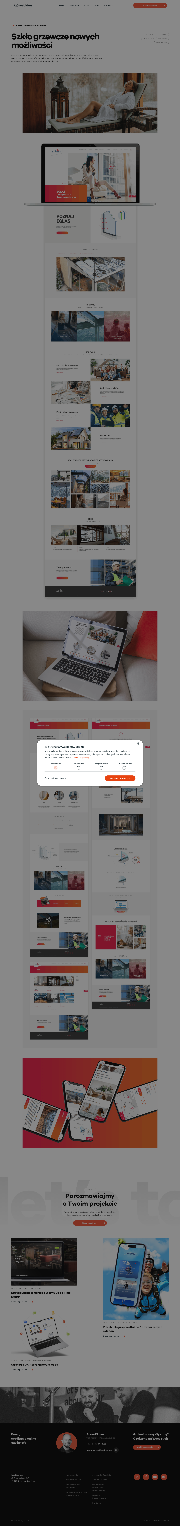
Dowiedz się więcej (80, 757)
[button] (55, 778)
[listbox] (138, 743)
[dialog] (90, 763)
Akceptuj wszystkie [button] (120, 778)
